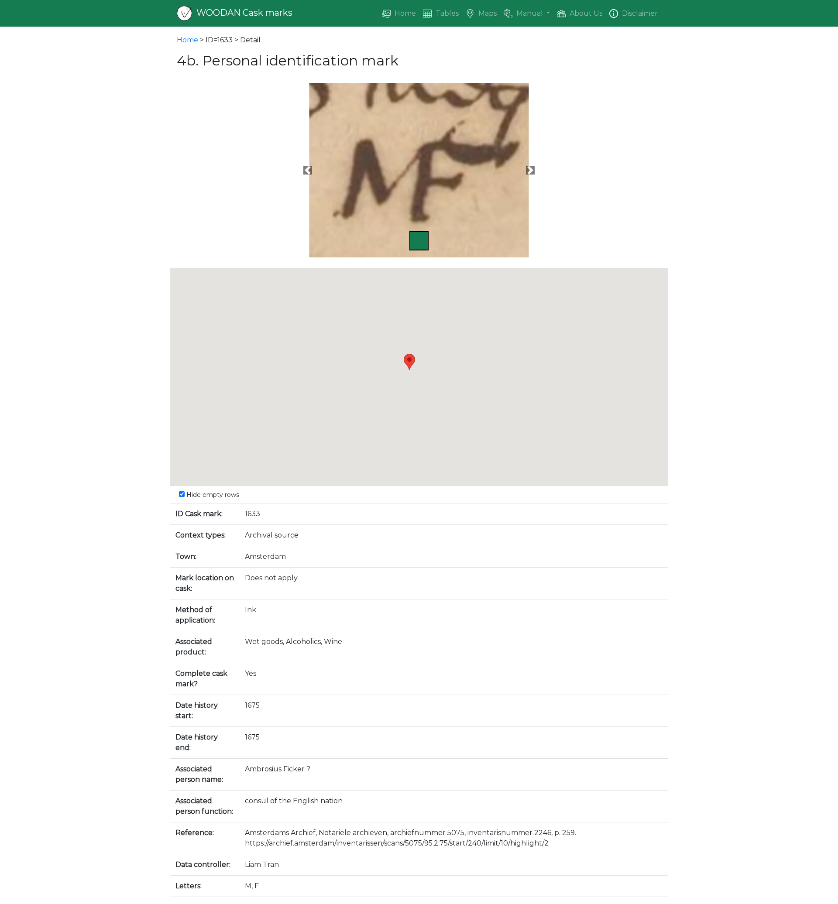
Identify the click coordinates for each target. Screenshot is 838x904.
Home (404, 13)
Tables (446, 13)
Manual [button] (530, 13)
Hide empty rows (212, 495)
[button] (307, 170)
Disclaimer (639, 13)
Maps (487, 13)
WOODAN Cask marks (243, 12)
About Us (585, 13)
